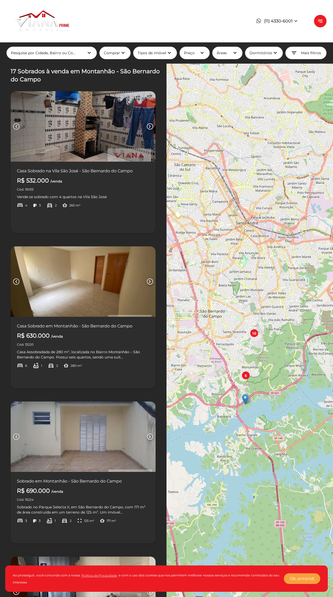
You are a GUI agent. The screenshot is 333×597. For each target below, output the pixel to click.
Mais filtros (306, 53)
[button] (278, 21)
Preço (194, 53)
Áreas (227, 53)
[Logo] (40, 21)
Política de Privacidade (99, 575)
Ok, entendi (302, 578)
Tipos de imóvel (157, 53)
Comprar (115, 53)
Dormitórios (263, 53)
